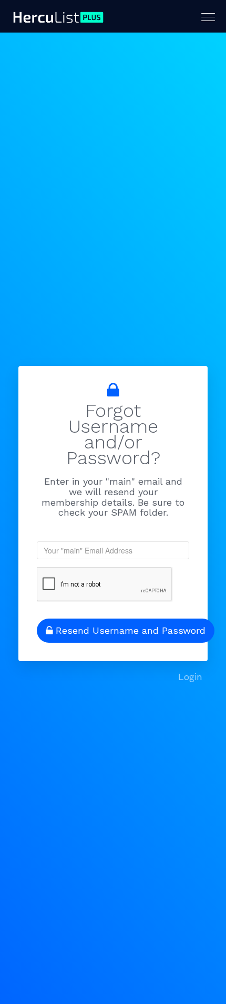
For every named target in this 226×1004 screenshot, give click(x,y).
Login (190, 676)
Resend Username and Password (131, 630)
